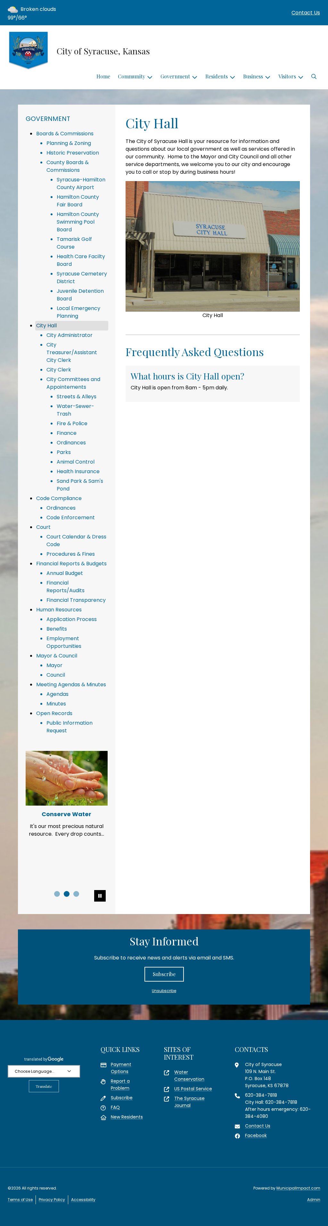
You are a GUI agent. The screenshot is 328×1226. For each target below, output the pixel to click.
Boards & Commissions (65, 133)
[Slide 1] (57, 894)
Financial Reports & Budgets (71, 563)
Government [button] (175, 76)
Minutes (56, 703)
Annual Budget (64, 573)
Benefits (56, 629)
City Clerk (58, 369)
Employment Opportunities (63, 642)
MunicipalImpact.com (298, 1188)
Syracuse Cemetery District (82, 277)
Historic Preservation (72, 152)
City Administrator (69, 335)
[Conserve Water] (67, 778)
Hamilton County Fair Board (78, 200)
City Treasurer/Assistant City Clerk (71, 352)
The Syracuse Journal (189, 1102)
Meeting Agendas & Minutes (71, 684)
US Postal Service (193, 1089)
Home (103, 76)
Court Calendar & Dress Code (76, 540)
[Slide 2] (66, 894)
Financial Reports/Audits (65, 586)
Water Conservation (189, 1075)
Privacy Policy (52, 1199)
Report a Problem (120, 1084)
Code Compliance (59, 498)
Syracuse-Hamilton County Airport (81, 183)
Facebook (256, 1135)
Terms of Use (20, 1199)
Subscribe (164, 974)
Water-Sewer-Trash (75, 410)
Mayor (54, 665)
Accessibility (83, 1199)
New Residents (127, 1117)
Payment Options (121, 1068)
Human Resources (59, 609)
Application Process (71, 619)
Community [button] (131, 76)
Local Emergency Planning (78, 312)
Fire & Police (72, 423)
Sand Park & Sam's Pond (80, 484)
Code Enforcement (70, 517)
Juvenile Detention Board (80, 294)
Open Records (54, 713)
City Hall (46, 325)
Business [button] (253, 76)
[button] (314, 76)
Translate (44, 1086)
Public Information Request (69, 726)
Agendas (57, 694)
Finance (67, 433)
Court (43, 527)
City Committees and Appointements (73, 383)
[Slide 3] (76, 894)
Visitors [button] (287, 76)
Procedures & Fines (70, 554)
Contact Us (305, 12)
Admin (313, 1199)
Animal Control (75, 462)
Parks (64, 452)
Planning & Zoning (68, 143)
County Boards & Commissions (67, 166)
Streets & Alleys (76, 396)
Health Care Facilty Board (81, 260)
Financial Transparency (76, 600)
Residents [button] (216, 76)
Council (55, 675)
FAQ (115, 1107)
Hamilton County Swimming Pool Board (78, 222)
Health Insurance (78, 471)
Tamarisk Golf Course (74, 243)
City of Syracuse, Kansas (103, 51)
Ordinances (71, 442)
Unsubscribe (164, 990)
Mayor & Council (56, 655)
